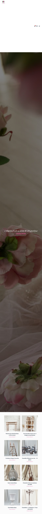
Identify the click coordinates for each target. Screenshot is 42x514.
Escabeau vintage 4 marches (12, 458)
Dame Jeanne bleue (12, 483)
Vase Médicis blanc (12, 507)
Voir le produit (12, 460)
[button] (39, 26)
